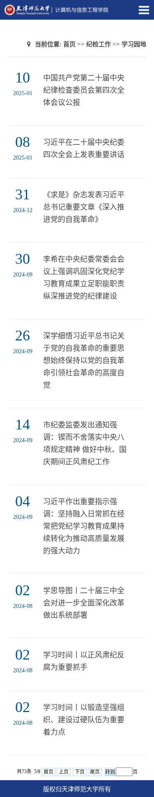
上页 (64, 772)
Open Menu (143, 10)
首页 (69, 44)
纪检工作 (98, 44)
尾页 (95, 772)
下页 (80, 772)
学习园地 (134, 44)
